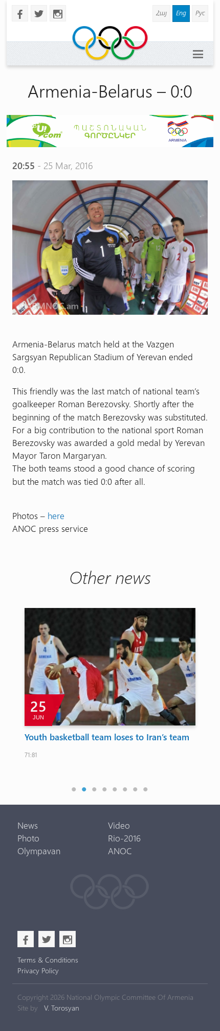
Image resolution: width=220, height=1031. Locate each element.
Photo (28, 837)
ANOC (120, 850)
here (56, 515)
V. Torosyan (61, 1008)
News (27, 825)
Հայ (161, 12)
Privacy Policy (38, 970)
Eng (181, 12)
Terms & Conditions (47, 960)
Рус (200, 12)
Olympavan (38, 850)
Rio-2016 (124, 837)
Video (119, 825)
